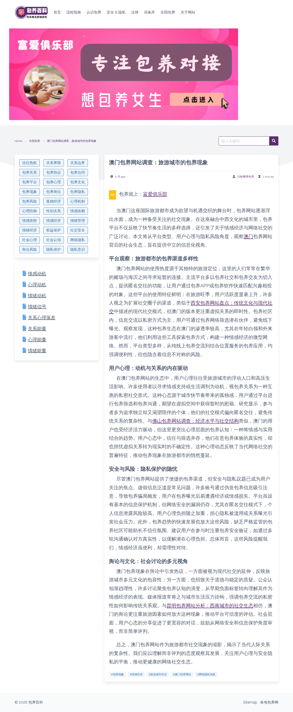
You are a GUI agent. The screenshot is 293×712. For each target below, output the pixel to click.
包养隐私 (77, 192)
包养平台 (29, 182)
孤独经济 (53, 201)
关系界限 (53, 163)
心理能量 (37, 339)
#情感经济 (136, 674)
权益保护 (53, 230)
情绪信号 (37, 306)
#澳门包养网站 (182, 674)
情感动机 (37, 273)
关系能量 (37, 328)
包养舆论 (53, 192)
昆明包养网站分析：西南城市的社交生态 (210, 605)
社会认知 (53, 240)
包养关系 (29, 172)
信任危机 (29, 163)
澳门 (248, 236)
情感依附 (29, 220)
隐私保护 (53, 249)
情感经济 (53, 220)
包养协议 (53, 172)
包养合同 (77, 172)
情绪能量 (37, 350)
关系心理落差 (41, 317)
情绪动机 (37, 295)
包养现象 (29, 192)
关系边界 (77, 163)
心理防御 (29, 211)
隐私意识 (77, 249)
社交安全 (77, 230)
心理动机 (37, 284)
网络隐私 (77, 240)
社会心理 (29, 240)
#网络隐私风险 (206, 674)
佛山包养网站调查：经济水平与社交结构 (195, 421)
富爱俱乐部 (155, 194)
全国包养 (34, 141)
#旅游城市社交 (158, 674)
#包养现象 (117, 674)
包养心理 (53, 182)
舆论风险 (29, 249)
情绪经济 (29, 230)
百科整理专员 (245, 176)
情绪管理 (77, 220)
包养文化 (77, 182)
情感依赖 (77, 211)
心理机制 (77, 201)
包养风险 (29, 201)
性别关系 (53, 211)
